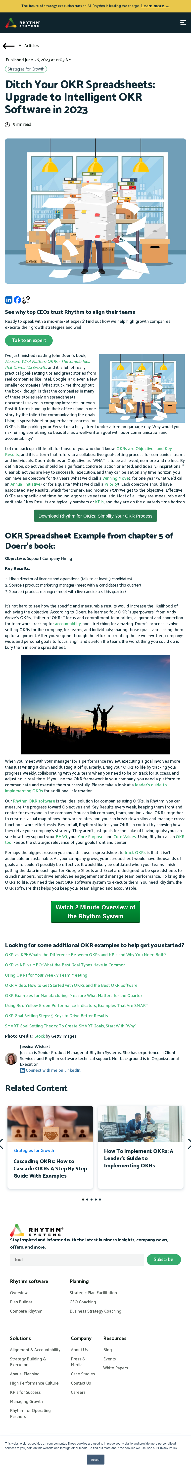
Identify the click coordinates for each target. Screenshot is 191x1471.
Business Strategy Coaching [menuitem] (95, 1312)
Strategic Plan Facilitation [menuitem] (93, 1293)
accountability (68, 623)
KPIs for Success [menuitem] (25, 1393)
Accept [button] (95, 1459)
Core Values (124, 836)
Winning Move (115, 478)
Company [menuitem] (81, 1338)
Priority (111, 484)
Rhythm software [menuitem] (29, 1281)
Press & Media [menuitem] (78, 1362)
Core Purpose (91, 836)
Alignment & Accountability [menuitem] (35, 1350)
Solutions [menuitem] (20, 1338)
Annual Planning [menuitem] (25, 1374)
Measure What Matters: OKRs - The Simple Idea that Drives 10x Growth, (47, 364)
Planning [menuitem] (79, 1281)
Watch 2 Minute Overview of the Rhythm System (96, 912)
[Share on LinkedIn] (8, 301)
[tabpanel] (50, 1147)
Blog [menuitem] (107, 1350)
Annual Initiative (25, 484)
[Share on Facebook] (17, 301)
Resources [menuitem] (114, 1338)
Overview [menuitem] (19, 1293)
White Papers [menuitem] (115, 1368)
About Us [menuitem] (79, 1350)
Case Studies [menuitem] (83, 1374)
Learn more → (155, 5)
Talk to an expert (29, 340)
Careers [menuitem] (78, 1393)
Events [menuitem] (109, 1359)
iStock (39, 1036)
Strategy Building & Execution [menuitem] (28, 1362)
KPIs (99, 502)
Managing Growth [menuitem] (26, 1402)
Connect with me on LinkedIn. (53, 1070)
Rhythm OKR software (34, 801)
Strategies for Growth (26, 69)
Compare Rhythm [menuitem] (26, 1312)
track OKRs (135, 852)
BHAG (61, 836)
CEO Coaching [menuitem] (83, 1302)
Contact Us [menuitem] (81, 1384)
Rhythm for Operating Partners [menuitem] (30, 1414)
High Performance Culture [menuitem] (34, 1384)
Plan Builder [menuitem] (21, 1302)
